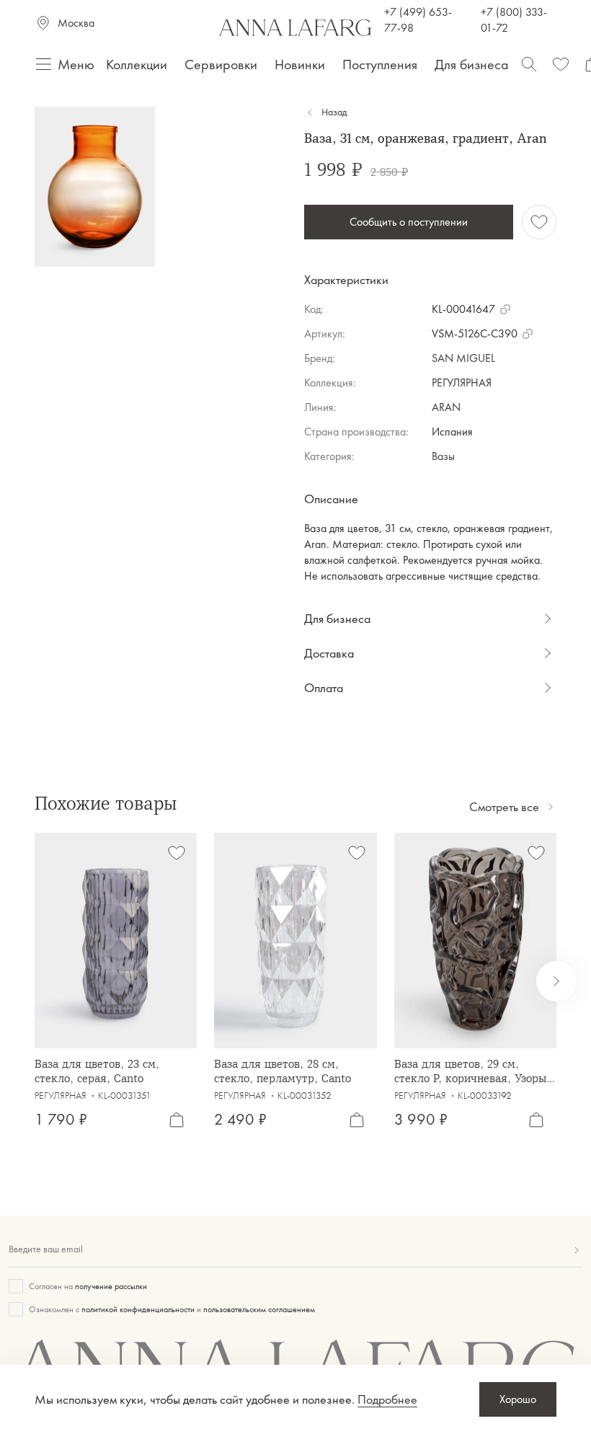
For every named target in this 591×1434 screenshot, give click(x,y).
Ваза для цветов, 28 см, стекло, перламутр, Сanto (282, 1070)
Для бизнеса (472, 64)
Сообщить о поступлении (409, 222)
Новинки (300, 64)
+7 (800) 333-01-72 (514, 20)
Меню (76, 64)
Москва (76, 23)
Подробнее (387, 1399)
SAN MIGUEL (463, 358)
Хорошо (517, 1399)
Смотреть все (504, 807)
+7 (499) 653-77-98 (418, 20)
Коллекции (136, 64)
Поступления (379, 64)
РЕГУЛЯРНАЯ (462, 382)
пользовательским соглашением (259, 1309)
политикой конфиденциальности (138, 1309)
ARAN (446, 407)
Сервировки (221, 64)
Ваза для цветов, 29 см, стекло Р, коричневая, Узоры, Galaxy (472, 1070)
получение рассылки (111, 1286)
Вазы (443, 456)
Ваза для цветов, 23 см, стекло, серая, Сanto (97, 1070)
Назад (334, 112)
